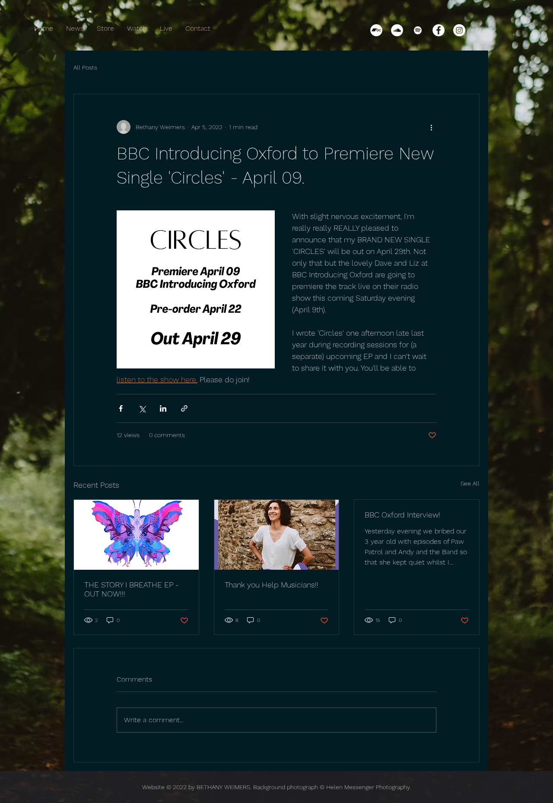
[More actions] (431, 127)
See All (470, 483)
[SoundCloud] (397, 30)
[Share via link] (184, 408)
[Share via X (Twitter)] (142, 408)
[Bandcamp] (376, 30)
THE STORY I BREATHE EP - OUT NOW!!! (131, 589)
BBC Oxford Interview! (402, 514)
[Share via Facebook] (121, 408)
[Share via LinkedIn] (163, 408)
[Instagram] (459, 30)
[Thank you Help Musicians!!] (276, 535)
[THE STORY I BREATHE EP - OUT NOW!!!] (136, 535)
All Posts (85, 67)
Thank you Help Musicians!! (271, 584)
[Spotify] (418, 30)
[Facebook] (438, 30)
